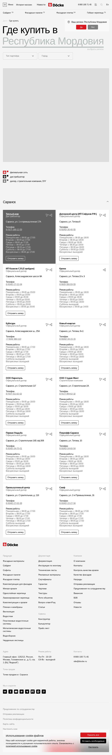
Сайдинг (7, 13)
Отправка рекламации (84, 584)
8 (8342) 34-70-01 (14, 448)
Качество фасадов (82, 575)
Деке (5, 21)
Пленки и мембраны (12, 607)
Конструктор (44, 619)
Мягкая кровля (10, 588)
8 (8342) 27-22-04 (14, 284)
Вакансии (78, 593)
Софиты (7, 570)
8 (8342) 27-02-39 (14, 503)
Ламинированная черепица (16, 598)
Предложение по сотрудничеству (19, 709)
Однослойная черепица (14, 593)
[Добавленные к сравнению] (95, 4)
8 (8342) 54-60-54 (67, 448)
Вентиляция (8, 611)
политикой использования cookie (21, 746)
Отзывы (77, 602)
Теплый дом (12, 214)
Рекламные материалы (49, 575)
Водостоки (8, 616)
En (107, 4)
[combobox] (20, 55)
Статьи (41, 607)
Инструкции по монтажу (49, 565)
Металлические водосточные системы (17, 629)
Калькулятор (44, 624)
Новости (78, 607)
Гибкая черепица (95, 13)
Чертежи (42, 588)
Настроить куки (10, 729)
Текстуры (42, 593)
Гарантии (42, 584)
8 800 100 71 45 (81, 657)
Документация (45, 561)
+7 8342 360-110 (13, 339)
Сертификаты (44, 579)
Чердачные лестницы (13, 640)
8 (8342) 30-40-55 (67, 229)
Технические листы (47, 570)
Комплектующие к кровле (15, 602)
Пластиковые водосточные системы (15, 622)
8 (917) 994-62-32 (67, 394)
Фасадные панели (33, 13)
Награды (78, 579)
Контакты (78, 565)
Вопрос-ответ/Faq (46, 602)
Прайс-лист (43, 628)
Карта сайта (8, 724)
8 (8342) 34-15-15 (67, 339)
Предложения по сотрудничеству (89, 588)
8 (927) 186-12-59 (14, 229)
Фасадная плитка (64, 13)
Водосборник (9, 636)
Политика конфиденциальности (18, 719)
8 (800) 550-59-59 (67, 284)
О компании (79, 561)
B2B (75, 598)
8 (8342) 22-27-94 (67, 503)
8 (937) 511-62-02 (14, 394)
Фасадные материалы (13, 561)
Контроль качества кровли (86, 570)
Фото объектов (45, 598)
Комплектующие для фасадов (17, 584)
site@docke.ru (80, 661)
